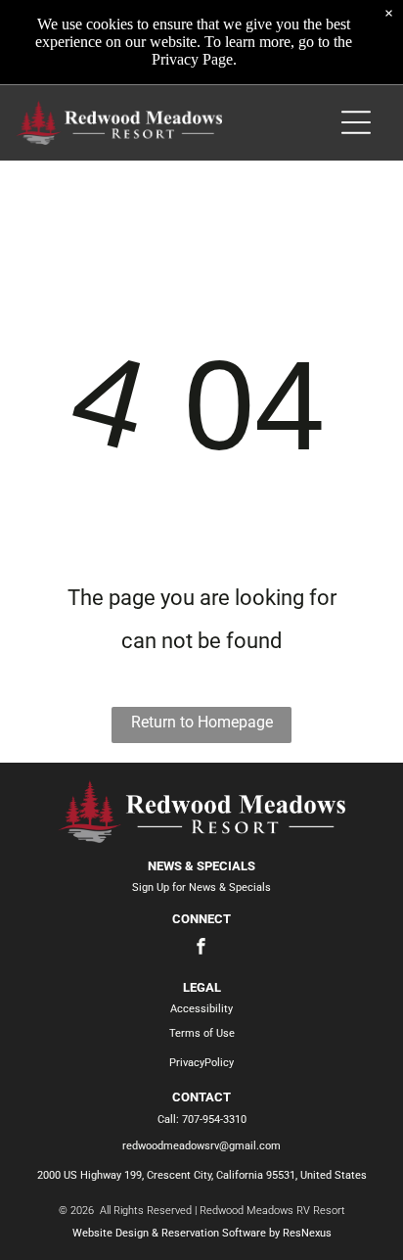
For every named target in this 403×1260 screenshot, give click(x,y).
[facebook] (201, 949)
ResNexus (307, 1233)
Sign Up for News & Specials (201, 887)
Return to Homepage (202, 722)
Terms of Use (202, 1033)
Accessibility (201, 1009)
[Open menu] (356, 122)
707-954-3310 (214, 1119)
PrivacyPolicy (201, 1062)
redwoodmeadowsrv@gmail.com (201, 1146)
